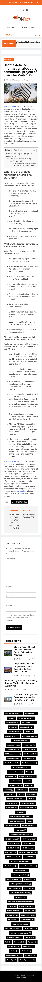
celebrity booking (15, 731)
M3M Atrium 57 (14, 843)
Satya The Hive (12, 915)
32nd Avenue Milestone (13, 714)
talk (7, 80)
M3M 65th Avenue (12, 839)
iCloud (31, 799)
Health (33, 790)
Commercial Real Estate (21, 740)
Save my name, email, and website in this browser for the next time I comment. (21, 618)
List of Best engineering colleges (21, 834)
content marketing (13, 745)
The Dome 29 (19, 942)
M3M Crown (28, 843)
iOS (30, 821)
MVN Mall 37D (29, 857)
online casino (29, 879)
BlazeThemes (21, 978)
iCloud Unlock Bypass (28, 808)
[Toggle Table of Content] (33, 150)
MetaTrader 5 (10, 852)
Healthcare (10, 794)
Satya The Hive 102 (28, 915)
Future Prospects (15, 785)
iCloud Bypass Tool (28, 803)
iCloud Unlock (11, 808)
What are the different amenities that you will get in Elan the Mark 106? (24, 164)
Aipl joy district (30, 714)
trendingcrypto (13, 946)
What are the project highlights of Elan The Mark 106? (19, 155)
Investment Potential (17, 821)
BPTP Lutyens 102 (28, 722)
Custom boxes (29, 745)
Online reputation (14, 888)
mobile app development (27, 852)
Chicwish (29, 731)
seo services (13, 919)
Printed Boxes (20, 897)
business (13, 727)
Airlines (11, 718)
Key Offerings (21, 830)
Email (9, 596)
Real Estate (8, 60)
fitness (28, 781)
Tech (7, 942)
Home (21, 794)
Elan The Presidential (29, 763)
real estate (20, 491)
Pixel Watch (28, 888)
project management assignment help (20, 902)
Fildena (29, 772)
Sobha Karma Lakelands (21, 924)
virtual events (30, 955)
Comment (10, 559)
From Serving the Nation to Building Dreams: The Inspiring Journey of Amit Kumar (21, 683)
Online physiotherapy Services (21, 884)
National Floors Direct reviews (21, 861)
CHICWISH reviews (11, 736)
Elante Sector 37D (13, 758)
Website (9, 605)
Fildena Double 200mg (27, 776)
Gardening (8, 790)
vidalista (14, 951)
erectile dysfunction (16, 772)
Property (12, 906)
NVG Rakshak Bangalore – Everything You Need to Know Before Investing (26, 697)
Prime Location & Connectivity (21, 893)
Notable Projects (11, 866)
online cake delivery (14, 879)
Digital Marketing (29, 749)
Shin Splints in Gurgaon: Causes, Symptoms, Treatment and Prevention (19, 2)
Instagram (21, 812)
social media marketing (13, 928)
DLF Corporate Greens (13, 754)
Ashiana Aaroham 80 (26, 718)
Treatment (32, 942)
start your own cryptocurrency (21, 933)
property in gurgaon (14, 910)
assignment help (12, 722)
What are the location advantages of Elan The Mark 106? (22, 160)
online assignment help (21, 875)
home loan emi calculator (15, 799)
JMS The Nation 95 (29, 825)
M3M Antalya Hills (29, 839)
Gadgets (28, 785)
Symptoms (30, 937)
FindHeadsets (16, 781)
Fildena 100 (11, 776)
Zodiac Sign (11, 960)
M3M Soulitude (28, 848)
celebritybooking (26, 727)
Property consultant (26, 906)
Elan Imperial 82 (30, 754)
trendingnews (28, 946)
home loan (31, 794)
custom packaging (12, 749)
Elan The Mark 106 (11, 106)
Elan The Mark (29, 758)
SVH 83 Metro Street (14, 937)
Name (9, 586)
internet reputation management (20, 816)
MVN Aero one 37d (13, 857)
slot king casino (27, 919)
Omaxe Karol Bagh (20, 870)
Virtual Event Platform (14, 955)
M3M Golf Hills (13, 848)
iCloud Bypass (12, 803)
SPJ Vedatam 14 (31, 928)
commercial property (29, 736)
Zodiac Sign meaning (27, 960)
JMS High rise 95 (12, 825)
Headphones (21, 790)
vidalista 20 (26, 951)
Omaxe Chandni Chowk (29, 866)
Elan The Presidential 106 (20, 767)
